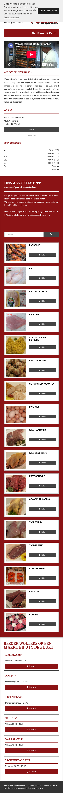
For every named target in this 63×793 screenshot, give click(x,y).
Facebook (31, 135)
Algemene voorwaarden (18, 788)
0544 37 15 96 (46, 33)
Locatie (32, 666)
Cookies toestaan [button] (48, 11)
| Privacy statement (35, 788)
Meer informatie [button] (11, 17)
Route (31, 129)
